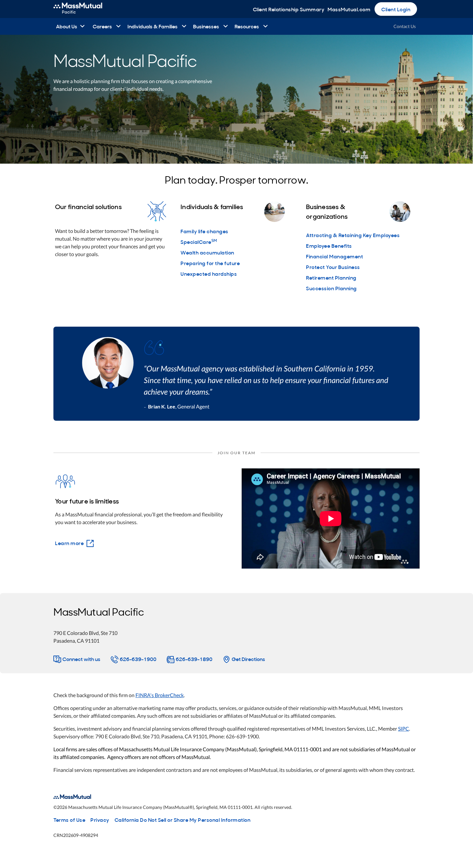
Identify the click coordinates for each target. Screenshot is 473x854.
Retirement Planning (331, 277)
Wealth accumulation (207, 252)
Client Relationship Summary (289, 9)
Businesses (206, 26)
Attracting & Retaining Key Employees (353, 235)
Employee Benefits (329, 245)
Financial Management (334, 256)
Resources (247, 26)
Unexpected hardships (209, 273)
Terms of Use (69, 819)
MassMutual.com (349, 9)
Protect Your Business (333, 267)
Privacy (99, 819)
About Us (66, 26)
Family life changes (204, 231)
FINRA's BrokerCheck (159, 695)
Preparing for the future (210, 263)
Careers (102, 26)
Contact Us (405, 26)
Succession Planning (331, 288)
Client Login (395, 9)
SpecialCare (199, 241)
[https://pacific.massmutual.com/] (84, 9)
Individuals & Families (152, 26)
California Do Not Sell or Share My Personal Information (183, 819)
